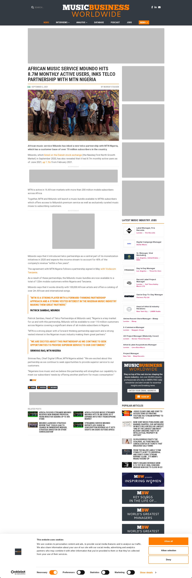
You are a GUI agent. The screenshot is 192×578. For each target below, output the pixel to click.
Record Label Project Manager (146, 280)
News (46, 22)
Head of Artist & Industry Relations (147, 307)
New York (127, 356)
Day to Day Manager (145, 268)
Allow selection (168, 550)
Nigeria (43, 387)
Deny (168, 559)
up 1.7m (47, 162)
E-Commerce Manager (133, 327)
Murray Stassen (111, 87)
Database (99, 22)
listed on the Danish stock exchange (63, 155)
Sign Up (145, 397)
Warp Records (138, 356)
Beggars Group (138, 330)
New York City (141, 311)
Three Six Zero (155, 271)
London (139, 233)
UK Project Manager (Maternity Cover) (141, 336)
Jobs (129, 22)
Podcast (115, 22)
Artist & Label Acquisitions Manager (140, 345)
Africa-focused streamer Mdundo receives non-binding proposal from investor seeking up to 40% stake (55, 415)
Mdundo (54, 387)
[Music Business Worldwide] (96, 11)
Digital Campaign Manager (148, 242)
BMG (138, 260)
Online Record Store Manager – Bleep (140, 318)
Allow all (168, 541)
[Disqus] (73, 472)
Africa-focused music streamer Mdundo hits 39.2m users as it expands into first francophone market (100, 415)
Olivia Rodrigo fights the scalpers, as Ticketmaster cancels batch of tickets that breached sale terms (147, 442)
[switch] (81, 572)
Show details (146, 572)
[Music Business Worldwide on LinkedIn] (156, 7)
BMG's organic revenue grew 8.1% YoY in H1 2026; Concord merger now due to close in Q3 (147, 465)
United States (152, 258)
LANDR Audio (155, 311)
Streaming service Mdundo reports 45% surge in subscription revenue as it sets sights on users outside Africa (100, 426)
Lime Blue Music (138, 347)
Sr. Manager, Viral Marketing (144, 254)
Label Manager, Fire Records (145, 229)
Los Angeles (141, 258)
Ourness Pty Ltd (142, 297)
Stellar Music (141, 245)
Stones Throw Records (141, 339)
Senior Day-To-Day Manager (149, 294)
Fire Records (150, 233)
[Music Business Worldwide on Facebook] (152, 7)
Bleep (134, 321)
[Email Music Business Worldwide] (159, 7)
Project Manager (131, 353)
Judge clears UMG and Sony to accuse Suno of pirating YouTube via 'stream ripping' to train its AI (148, 414)
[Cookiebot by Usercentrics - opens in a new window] (18, 572)
